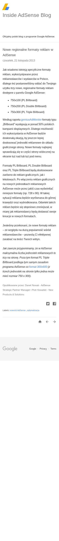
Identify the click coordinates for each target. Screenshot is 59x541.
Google (33, 349)
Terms (53, 349)
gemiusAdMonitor (31, 119)
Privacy (44, 349)
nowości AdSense (18, 310)
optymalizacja (33, 310)
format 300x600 (38, 266)
